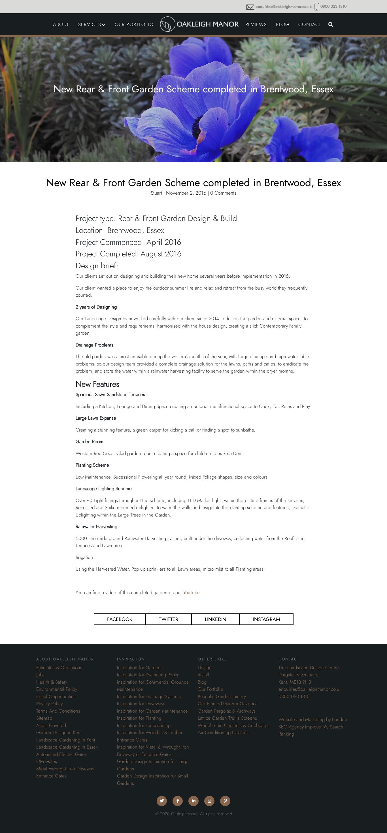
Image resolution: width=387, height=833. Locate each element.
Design (205, 667)
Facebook (119, 619)
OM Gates (46, 761)
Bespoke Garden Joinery (222, 696)
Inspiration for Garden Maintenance (152, 710)
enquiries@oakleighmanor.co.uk (284, 6)
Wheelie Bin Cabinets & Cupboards (233, 725)
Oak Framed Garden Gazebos (228, 703)
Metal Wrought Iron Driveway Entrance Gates (65, 772)
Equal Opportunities (56, 696)
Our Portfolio (210, 689)
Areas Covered (51, 725)
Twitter (168, 619)
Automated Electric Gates (61, 754)
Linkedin (215, 619)
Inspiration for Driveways (141, 703)
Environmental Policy (56, 689)
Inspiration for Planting (139, 718)
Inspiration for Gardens (140, 667)
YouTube (191, 592)
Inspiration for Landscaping (144, 725)
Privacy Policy (49, 703)
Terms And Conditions (58, 710)
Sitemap (44, 718)
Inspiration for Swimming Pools (147, 674)
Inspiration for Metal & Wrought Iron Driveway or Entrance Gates (153, 750)
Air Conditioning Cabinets (224, 732)
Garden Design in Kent (59, 732)
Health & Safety (51, 682)
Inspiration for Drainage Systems (149, 696)
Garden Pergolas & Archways (227, 710)
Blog (202, 682)
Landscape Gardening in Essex (67, 746)
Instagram (266, 619)
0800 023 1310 (333, 6)
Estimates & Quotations (59, 667)
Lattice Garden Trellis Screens (227, 718)
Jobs (40, 674)
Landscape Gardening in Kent (65, 739)
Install (203, 674)
